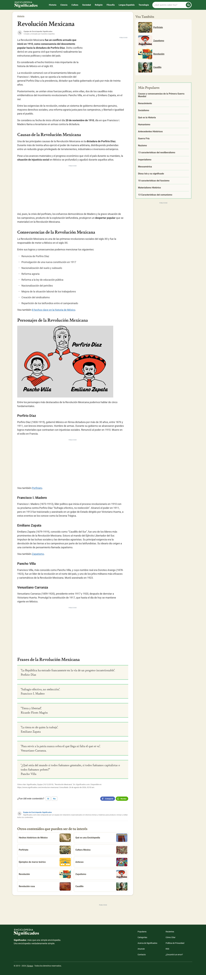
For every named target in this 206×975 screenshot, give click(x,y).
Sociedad (86, 5)
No (54, 799)
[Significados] (37, 933)
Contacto (142, 954)
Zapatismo (38, 553)
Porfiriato (37, 488)
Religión (99, 5)
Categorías (142, 937)
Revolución (24, 874)
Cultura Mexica (83, 849)
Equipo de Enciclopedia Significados (37, 812)
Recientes (170, 931)
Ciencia (63, 5)
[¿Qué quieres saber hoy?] (188, 5)
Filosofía (111, 5)
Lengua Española (127, 5)
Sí (48, 799)
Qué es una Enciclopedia (87, 837)
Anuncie (141, 949)
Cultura (74, 5)
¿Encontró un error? (174, 954)
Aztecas (79, 862)
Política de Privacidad (175, 943)
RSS (167, 949)
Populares (142, 931)
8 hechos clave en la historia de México (53, 309)
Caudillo (79, 886)
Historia (52, 5)
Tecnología (144, 5)
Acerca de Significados (147, 943)
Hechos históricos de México (33, 837)
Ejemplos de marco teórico (32, 862)
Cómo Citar (170, 937)
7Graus (29, 966)
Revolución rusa (27, 886)
